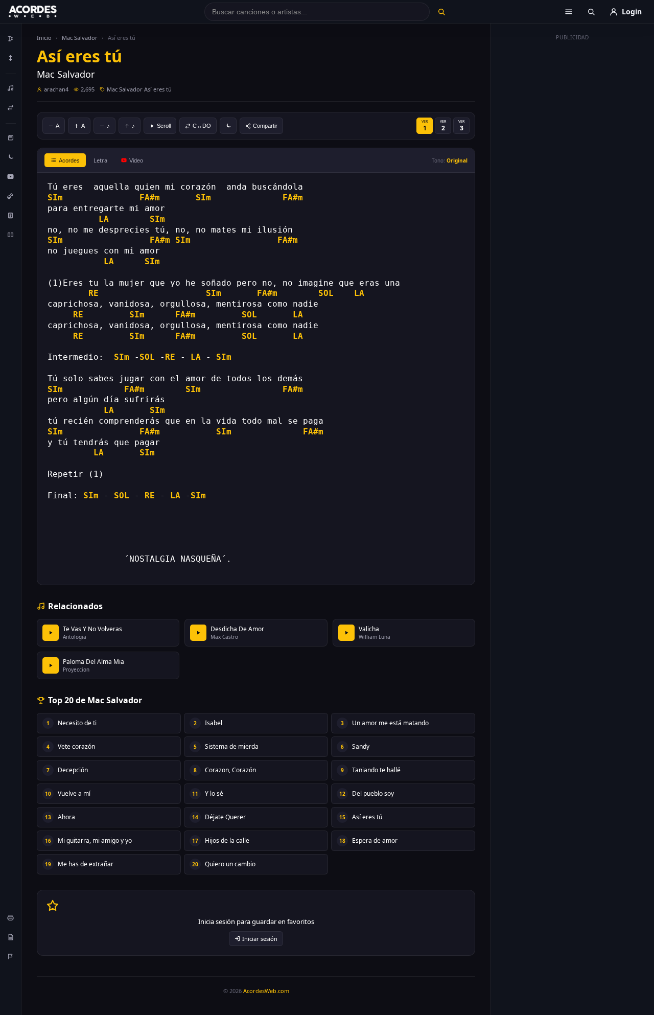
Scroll (164, 126)
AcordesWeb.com (266, 991)
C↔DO (202, 126)
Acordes (69, 160)
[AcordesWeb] (45, 11)
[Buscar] (441, 12)
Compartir (265, 126)
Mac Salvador (80, 37)
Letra (100, 160)
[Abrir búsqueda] (591, 11)
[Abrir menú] (568, 11)
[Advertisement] (572, 198)
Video (136, 160)
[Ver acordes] (10, 215)
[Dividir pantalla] (10, 234)
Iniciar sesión (259, 938)
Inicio (44, 37)
